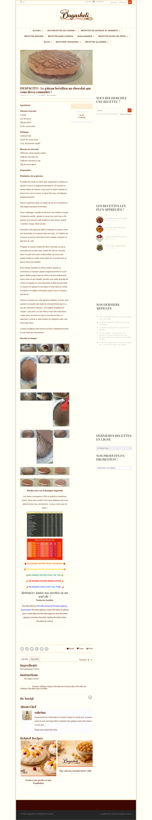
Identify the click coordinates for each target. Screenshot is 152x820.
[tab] (24, 660)
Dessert (35, 686)
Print (90, 649)
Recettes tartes (60, 617)
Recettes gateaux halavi (42, 610)
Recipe (24, 659)
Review (35, 659)
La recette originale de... (116, 245)
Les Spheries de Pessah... (116, 218)
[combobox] (114, 468)
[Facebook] (90, 698)
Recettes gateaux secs (50, 614)
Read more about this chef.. (46, 730)
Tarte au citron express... (116, 236)
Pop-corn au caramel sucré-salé (75, 770)
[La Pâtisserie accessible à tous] (76, 19)
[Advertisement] (114, 74)
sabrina (43, 95)
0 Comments (52, 95)
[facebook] (21, 2)
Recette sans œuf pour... (116, 227)
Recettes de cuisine (44, 621)
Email (71, 649)
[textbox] (114, 468)
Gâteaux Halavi (46, 686)
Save (81, 649)
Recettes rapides (46, 617)
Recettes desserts (45, 606)
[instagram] (24, 2)
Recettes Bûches (29, 606)
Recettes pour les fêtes (37, 689)
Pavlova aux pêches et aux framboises (39, 782)
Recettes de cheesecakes (64, 686)
